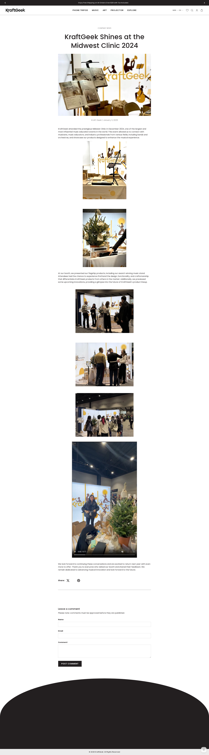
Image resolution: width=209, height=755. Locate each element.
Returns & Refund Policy (146, 743)
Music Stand (78, 698)
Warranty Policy (126, 743)
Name (61, 619)
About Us (107, 693)
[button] (5, 2)
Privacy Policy (183, 743)
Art (105, 10)
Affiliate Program (111, 698)
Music (95, 10)
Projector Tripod (80, 708)
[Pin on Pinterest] (78, 580)
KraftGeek (99, 752)
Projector (117, 10)
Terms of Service (168, 743)
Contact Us (108, 717)
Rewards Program (112, 708)
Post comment (69, 663)
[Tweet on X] (68, 580)
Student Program (111, 703)
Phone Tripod (80, 10)
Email (60, 631)
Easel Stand (77, 703)
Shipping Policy (110, 743)
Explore (131, 10)
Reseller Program (111, 712)
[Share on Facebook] (73, 580)
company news (104, 28)
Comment (62, 642)
